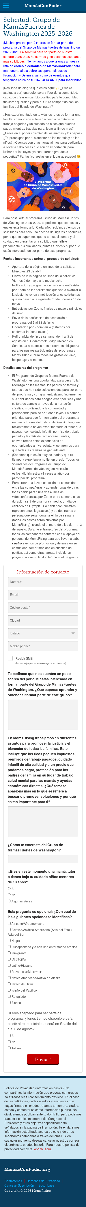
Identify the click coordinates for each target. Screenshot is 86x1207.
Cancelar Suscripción (19, 1185)
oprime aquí (42, 1149)
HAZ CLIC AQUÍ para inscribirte (57, 80)
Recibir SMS (40, 660)
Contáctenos (13, 1181)
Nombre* (16, 581)
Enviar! (43, 1059)
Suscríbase (46, 1185)
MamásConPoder (43, 5)
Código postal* (20, 607)
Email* (14, 594)
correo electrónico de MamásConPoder (43, 66)
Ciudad (15, 620)
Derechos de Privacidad (43, 1181)
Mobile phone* (20, 646)
